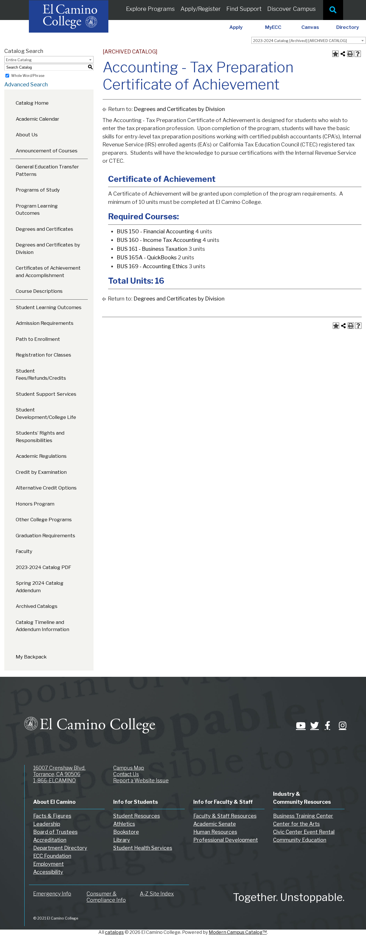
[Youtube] (299, 725)
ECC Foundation (52, 856)
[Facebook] (327, 725)
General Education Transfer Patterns (47, 170)
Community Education (299, 840)
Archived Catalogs (36, 606)
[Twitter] (313, 725)
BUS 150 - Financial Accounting (155, 231)
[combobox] (308, 40)
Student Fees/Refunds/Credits (41, 374)
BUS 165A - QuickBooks (147, 257)
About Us (27, 135)
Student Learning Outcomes (48, 307)
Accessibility (48, 872)
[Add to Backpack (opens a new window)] (335, 54)
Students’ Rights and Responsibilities (40, 436)
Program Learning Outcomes (37, 209)
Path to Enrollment (38, 339)
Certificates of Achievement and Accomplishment (48, 271)
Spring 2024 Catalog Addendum (39, 586)
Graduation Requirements (45, 535)
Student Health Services (142, 848)
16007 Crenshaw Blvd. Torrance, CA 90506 (59, 771)
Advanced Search (26, 84)
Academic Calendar (37, 119)
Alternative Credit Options (46, 488)
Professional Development (225, 840)
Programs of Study (38, 190)
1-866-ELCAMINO (54, 780)
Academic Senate (214, 824)
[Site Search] (333, 10)
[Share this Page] (343, 54)
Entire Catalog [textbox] (19, 59)
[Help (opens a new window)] (358, 54)
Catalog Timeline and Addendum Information (42, 625)
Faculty (24, 551)
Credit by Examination (41, 472)
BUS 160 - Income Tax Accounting (159, 240)
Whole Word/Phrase (27, 75)
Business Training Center (303, 816)
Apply (235, 27)
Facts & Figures (52, 816)
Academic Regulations (41, 456)
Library (121, 840)
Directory (347, 27)
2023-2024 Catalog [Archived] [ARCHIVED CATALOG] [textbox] (300, 40)
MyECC (273, 27)
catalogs (114, 932)
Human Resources (215, 832)
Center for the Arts (296, 824)
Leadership (46, 824)
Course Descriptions (39, 291)
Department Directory (60, 848)
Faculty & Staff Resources (224, 816)
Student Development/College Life (46, 413)
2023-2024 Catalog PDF (43, 567)
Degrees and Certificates (44, 229)
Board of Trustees (55, 832)
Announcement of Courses (46, 151)
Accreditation (49, 840)
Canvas (310, 27)
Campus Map (128, 768)
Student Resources (136, 816)
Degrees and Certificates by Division (48, 248)
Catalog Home (32, 103)
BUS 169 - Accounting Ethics (152, 266)
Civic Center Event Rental (304, 832)
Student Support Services (46, 394)
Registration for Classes (43, 355)
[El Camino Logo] (89, 720)
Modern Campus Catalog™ (238, 932)
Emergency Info (52, 894)
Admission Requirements (44, 323)
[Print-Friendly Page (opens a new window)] (350, 54)
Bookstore (126, 832)
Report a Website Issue (141, 780)
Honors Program (35, 504)
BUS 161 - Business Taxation (152, 249)
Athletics (124, 824)
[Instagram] (342, 725)
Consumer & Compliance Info (106, 897)
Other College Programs (44, 519)
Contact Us (126, 774)
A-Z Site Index (157, 894)
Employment (48, 864)
